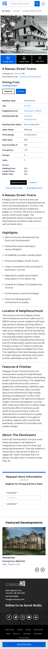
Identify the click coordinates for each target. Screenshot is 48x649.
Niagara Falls (14, 564)
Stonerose (8, 557)
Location (32, 182)
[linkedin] (35, 617)
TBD (26, 150)
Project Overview (18, 182)
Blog (8, 634)
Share (22, 91)
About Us (16, 634)
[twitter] (15, 617)
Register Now (24, 645)
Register (8, 91)
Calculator (27, 634)
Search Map (9, 629)
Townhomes (38, 629)
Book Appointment (34, 188)
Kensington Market (32, 111)
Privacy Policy (24, 638)
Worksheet (38, 634)
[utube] (29, 617)
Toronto (16, 11)
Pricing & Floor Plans (14, 188)
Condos (20, 629)
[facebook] (9, 617)
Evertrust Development (30, 77)
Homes (28, 629)
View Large (43, 19)
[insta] (22, 617)
